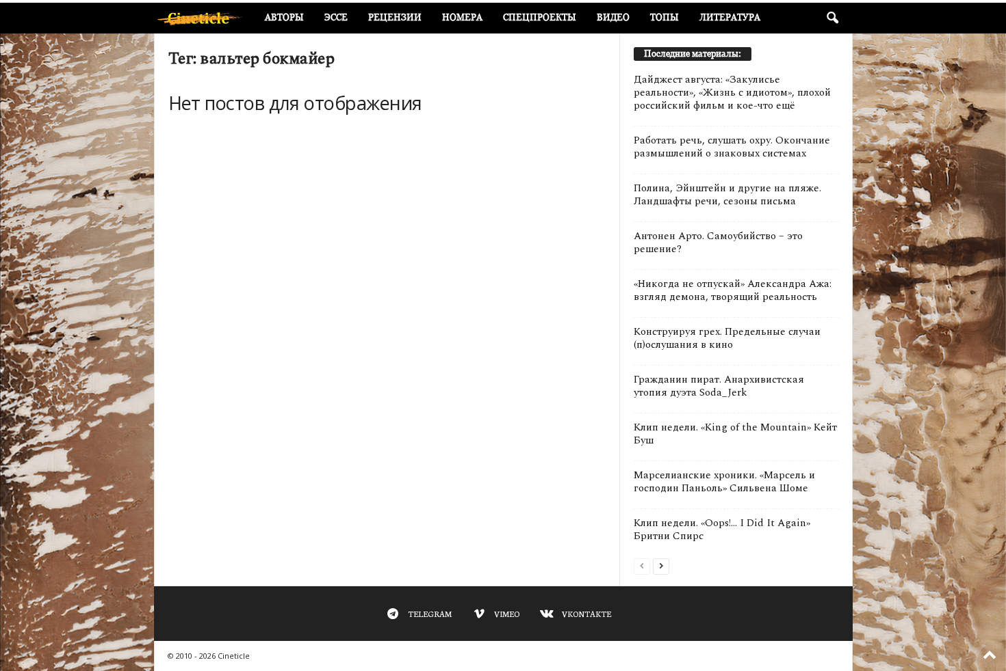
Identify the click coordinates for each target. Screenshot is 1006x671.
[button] (832, 18)
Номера (462, 17)
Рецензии (395, 17)
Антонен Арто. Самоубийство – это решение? (718, 242)
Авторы (284, 17)
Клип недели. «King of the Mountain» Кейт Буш (735, 434)
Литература (729, 17)
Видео (613, 17)
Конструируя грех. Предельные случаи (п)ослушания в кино (727, 338)
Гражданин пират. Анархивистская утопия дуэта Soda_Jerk (719, 386)
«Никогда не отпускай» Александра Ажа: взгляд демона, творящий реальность (732, 290)
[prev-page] (642, 565)
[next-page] (661, 565)
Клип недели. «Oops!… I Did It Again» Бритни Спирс (722, 529)
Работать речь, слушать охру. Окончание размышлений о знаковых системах (732, 147)
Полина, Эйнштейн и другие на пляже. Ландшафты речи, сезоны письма (727, 194)
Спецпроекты (539, 17)
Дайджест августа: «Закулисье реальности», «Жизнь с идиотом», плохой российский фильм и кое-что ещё (732, 92)
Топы (664, 17)
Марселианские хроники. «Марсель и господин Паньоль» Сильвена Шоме (724, 481)
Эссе (336, 17)
